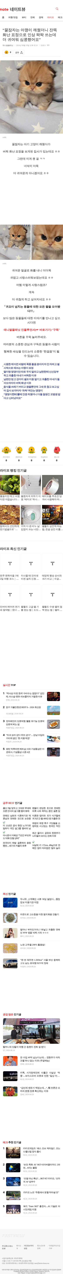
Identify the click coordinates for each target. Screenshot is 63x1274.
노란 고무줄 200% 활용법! (32, 938)
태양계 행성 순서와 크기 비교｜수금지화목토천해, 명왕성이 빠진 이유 (52, 577)
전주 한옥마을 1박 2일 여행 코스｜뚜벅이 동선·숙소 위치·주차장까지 (9, 577)
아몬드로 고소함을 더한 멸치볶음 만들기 (39, 907)
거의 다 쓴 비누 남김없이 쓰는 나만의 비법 (31, 528)
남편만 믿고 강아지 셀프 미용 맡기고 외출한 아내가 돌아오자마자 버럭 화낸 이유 (32, 381)
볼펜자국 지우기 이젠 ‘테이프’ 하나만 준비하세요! (31, 498)
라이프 (50, 17)
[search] (57, 8)
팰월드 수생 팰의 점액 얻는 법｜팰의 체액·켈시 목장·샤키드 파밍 (52, 609)
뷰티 (24, 17)
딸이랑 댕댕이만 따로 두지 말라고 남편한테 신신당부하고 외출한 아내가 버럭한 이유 (31, 373)
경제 (41, 17)
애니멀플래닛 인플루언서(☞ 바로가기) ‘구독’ (31, 329)
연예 (32, 17)
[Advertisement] (31, 200)
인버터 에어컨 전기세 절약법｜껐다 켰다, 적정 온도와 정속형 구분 (10, 609)
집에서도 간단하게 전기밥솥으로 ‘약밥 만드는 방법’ (9, 528)
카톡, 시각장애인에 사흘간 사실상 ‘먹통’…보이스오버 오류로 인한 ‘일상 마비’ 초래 (40, 1069)
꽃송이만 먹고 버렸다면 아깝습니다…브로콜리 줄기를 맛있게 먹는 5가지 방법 (10, 498)
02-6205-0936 (10, 1256)
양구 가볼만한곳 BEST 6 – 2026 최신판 (23, 707)
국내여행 (9, 714)
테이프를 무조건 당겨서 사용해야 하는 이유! (52, 498)
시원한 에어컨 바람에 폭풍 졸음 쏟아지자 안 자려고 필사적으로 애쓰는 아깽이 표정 (32, 366)
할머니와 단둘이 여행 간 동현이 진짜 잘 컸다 (24, 1040)
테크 (22, 899)
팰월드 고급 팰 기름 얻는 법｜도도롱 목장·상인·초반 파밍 (31, 609)
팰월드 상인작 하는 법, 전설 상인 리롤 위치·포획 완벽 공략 (52, 528)
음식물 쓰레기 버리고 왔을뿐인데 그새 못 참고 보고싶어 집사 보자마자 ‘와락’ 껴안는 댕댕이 (31, 388)
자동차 (9, 742)
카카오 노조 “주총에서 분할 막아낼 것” (41, 1185)
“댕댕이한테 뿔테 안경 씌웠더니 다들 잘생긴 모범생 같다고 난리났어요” (32, 396)
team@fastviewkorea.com (41, 1256)
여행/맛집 (13, 17)
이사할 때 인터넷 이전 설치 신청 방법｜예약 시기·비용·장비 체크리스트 (30, 577)
